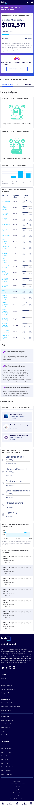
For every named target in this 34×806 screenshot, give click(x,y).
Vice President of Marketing (6, 331)
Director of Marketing (5, 319)
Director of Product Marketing (5, 325)
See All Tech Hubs (6, 774)
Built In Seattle (5, 770)
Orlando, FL (15, 7)
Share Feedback (6, 724)
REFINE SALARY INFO (17, 69)
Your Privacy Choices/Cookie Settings (17, 799)
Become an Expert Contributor (10, 706)
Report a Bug (5, 727)
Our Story (4, 678)
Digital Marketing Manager (5, 272)
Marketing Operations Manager (5, 279)
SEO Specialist (6, 201)
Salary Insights (7, 84)
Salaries (4, 7)
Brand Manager (4, 291)
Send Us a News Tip (7, 710)
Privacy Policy (17, 792)
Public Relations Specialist (4, 207)
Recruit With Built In (7, 703)
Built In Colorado (6, 756)
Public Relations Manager (4, 260)
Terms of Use (17, 796)
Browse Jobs (5, 735)
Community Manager (5, 247)
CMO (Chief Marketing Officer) (5, 337)
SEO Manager (6, 235)
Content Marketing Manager (5, 253)
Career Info (28, 84)
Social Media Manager (5, 266)
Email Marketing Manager (5, 241)
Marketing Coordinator (5, 219)
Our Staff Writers (6, 685)
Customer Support (7, 720)
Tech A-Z (4, 731)
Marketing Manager (5, 285)
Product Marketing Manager (5, 297)
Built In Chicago (6, 752)
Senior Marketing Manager (5, 304)
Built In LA (4, 759)
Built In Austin (5, 745)
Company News (6, 693)
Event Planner (6, 224)
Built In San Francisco (8, 767)
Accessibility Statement (17, 786)
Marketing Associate (5, 213)
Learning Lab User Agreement (17, 783)
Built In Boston (6, 748)
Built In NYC (5, 763)
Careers (3, 682)
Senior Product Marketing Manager (5, 312)
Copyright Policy (17, 789)
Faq (18, 84)
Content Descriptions (7, 689)
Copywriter (5, 230)
